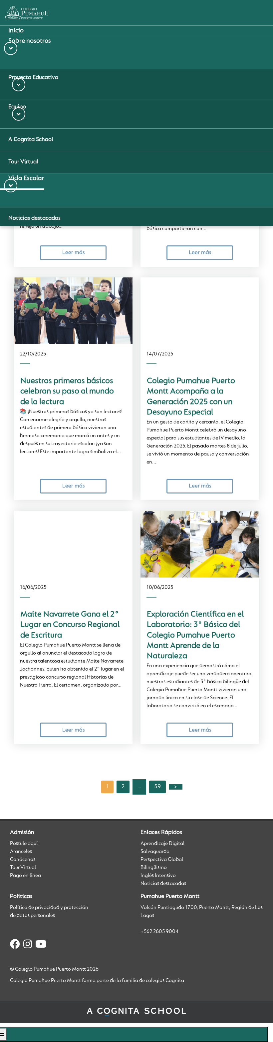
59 (157, 787)
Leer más (73, 252)
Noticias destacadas (163, 883)
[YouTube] (41, 945)
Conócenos (22, 859)
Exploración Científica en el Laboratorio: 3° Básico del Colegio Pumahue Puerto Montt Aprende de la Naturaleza (195, 635)
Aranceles (21, 851)
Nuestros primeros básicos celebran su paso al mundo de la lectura (67, 391)
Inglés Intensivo (158, 875)
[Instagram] (27, 945)
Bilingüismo (153, 867)
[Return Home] (26, 13)
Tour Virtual (23, 867)
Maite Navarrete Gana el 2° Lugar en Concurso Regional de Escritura (70, 625)
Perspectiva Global (161, 859)
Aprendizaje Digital (162, 843)
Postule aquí (24, 843)
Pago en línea (25, 875)
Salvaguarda (154, 851)
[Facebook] (15, 945)
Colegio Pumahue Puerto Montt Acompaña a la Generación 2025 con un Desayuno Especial (191, 397)
